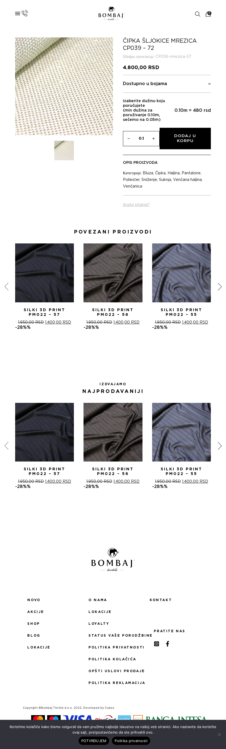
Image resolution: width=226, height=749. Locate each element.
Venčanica (132, 186)
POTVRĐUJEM (94, 741)
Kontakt (161, 600)
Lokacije (38, 647)
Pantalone (191, 173)
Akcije (35, 612)
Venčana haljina (187, 180)
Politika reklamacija (113, 683)
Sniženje (149, 180)
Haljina (174, 173)
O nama (97, 600)
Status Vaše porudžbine (113, 635)
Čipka (160, 173)
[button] (106, 349)
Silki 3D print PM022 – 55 (181, 312)
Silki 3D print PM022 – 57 (44, 312)
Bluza (148, 173)
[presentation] (6, 286)
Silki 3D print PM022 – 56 (113, 312)
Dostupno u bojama (145, 84)
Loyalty (98, 623)
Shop (33, 623)
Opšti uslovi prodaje (113, 671)
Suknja (165, 180)
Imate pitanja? (136, 205)
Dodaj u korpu (185, 138)
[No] (219, 734)
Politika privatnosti (113, 647)
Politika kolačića (112, 659)
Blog (33, 635)
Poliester (131, 180)
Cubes (109, 708)
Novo (33, 600)
